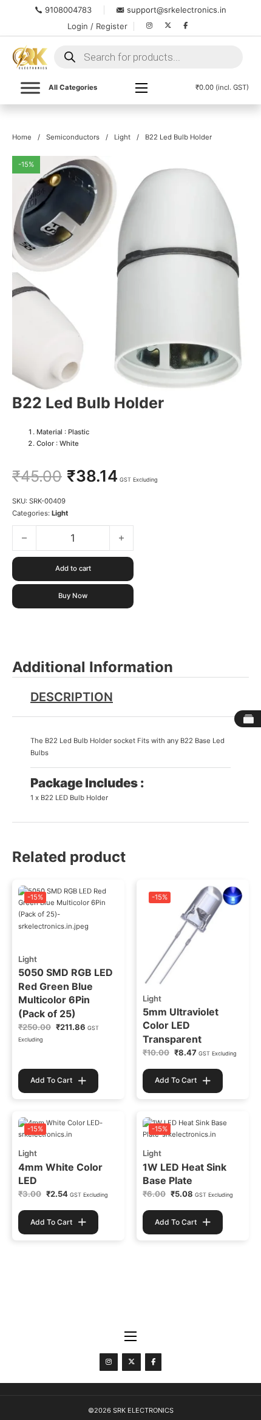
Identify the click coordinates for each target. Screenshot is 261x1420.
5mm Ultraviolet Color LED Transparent (181, 1025)
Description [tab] (71, 697)
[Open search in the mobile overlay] (148, 57)
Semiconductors (73, 137)
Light (122, 137)
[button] (232, 172)
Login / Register (97, 26)
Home (22, 137)
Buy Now (72, 595)
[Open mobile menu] (141, 88)
